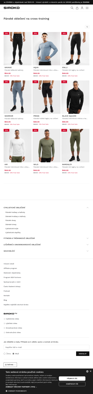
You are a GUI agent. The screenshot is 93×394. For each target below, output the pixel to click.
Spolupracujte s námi (12, 282)
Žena (8, 354)
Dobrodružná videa (13, 332)
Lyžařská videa (11, 323)
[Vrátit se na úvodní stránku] (12, 8)
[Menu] (87, 8)
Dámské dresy (10, 224)
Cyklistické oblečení (14, 207)
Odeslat (83, 354)
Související (9, 251)
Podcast (7, 291)
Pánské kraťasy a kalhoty (15, 212)
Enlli (65, 67)
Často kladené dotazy (12, 286)
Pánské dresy (10, 220)
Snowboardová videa (14, 328)
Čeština (10, 364)
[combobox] (87, 371)
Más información (11, 384)
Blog (5, 300)
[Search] (72, 8)
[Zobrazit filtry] (87, 26)
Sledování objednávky (12, 273)
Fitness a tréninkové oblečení (19, 238)
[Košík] (77, 8)
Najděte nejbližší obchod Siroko (16, 305)
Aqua (36, 67)
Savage (8, 67)
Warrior (9, 116)
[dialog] (46, 381)
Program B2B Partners (12, 277)
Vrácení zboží (9, 264)
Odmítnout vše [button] (72, 384)
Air (6, 164)
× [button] (90, 371)
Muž (17, 354)
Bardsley (67, 164)
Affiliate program (10, 268)
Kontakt (7, 295)
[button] (32, 387)
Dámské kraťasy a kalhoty (15, 216)
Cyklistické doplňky (13, 232)
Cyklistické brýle (11, 228)
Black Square (69, 116)
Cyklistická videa (12, 319)
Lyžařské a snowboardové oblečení (22, 245)
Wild (35, 164)
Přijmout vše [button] (72, 378)
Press (36, 116)
